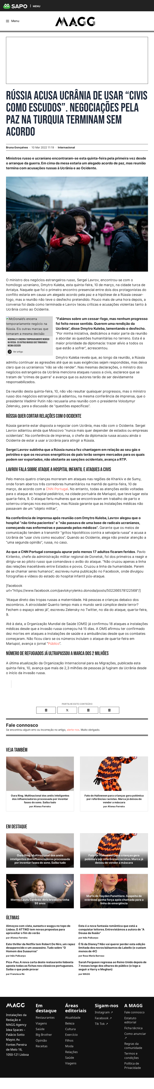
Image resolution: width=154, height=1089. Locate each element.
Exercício (71, 1035)
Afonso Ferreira (42, 806)
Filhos (69, 1040)
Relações (71, 1052)
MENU (36, 6)
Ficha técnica (133, 1028)
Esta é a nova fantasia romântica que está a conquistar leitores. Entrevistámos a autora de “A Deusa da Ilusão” (111, 929)
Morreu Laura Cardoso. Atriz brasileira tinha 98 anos (40, 901)
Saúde (40, 1029)
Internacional (66, 147)
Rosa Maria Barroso (93, 955)
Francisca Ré (17, 974)
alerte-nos (73, 729)
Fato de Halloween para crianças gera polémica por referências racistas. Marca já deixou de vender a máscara (114, 799)
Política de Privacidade (132, 1065)
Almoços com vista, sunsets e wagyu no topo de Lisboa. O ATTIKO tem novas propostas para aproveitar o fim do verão (38, 929)
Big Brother (44, 1035)
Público (53, 644)
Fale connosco (134, 1012)
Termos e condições (131, 1055)
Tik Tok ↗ (101, 1024)
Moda (69, 1046)
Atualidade (72, 1017)
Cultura (70, 1029)
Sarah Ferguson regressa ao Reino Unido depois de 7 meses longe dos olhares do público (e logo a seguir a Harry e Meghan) (112, 966)
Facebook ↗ (103, 1018)
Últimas (12, 918)
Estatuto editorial (130, 1020)
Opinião (41, 1040)
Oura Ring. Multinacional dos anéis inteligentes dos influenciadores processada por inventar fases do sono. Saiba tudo (40, 799)
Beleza (69, 1023)
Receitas (42, 1046)
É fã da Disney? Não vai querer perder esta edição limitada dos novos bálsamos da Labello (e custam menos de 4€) (112, 947)
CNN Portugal (57, 489)
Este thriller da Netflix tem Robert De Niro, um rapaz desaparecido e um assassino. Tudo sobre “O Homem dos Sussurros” (40, 947)
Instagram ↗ (104, 1012)
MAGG (86, 974)
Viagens (41, 1023)
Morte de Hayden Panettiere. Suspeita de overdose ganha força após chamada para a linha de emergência (114, 899)
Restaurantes (45, 1017)
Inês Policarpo (90, 937)
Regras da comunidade (133, 1046)
